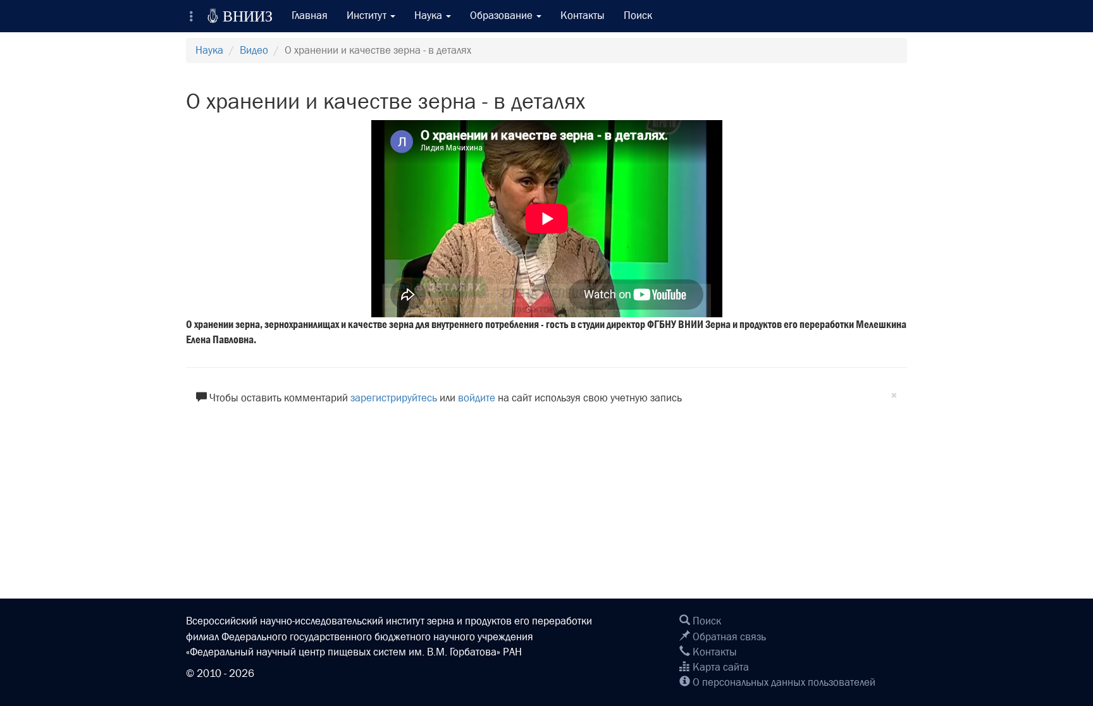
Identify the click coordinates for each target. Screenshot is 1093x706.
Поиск (638, 15)
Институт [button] (368, 15)
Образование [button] (502, 15)
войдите (476, 398)
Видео (254, 50)
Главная (310, 15)
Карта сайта (719, 667)
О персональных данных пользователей (782, 682)
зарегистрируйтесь (393, 398)
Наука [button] (429, 15)
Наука (209, 50)
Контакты (582, 15)
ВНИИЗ (240, 16)
